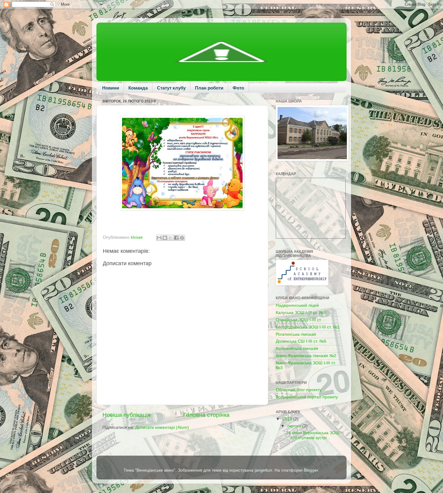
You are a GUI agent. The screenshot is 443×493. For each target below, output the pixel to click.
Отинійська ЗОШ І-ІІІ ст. (299, 320)
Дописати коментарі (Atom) (162, 427)
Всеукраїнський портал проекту (307, 397)
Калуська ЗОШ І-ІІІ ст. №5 (301, 312)
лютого (294, 426)
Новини (110, 87)
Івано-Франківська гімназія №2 (306, 355)
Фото (238, 87)
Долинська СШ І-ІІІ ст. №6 (301, 341)
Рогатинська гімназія (296, 334)
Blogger (311, 470)
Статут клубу (171, 87)
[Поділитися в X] (171, 238)
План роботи (209, 87)
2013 (287, 419)
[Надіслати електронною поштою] (159, 238)
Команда (138, 87)
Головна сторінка (206, 415)
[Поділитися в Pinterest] (182, 238)
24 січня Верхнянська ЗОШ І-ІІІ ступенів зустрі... (312, 435)
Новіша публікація (126, 415)
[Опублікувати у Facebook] (176, 238)
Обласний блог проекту (299, 390)
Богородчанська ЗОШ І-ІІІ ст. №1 (308, 327)
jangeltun (263, 470)
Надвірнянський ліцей (297, 305)
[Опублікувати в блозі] (165, 238)
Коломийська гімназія (297, 348)
